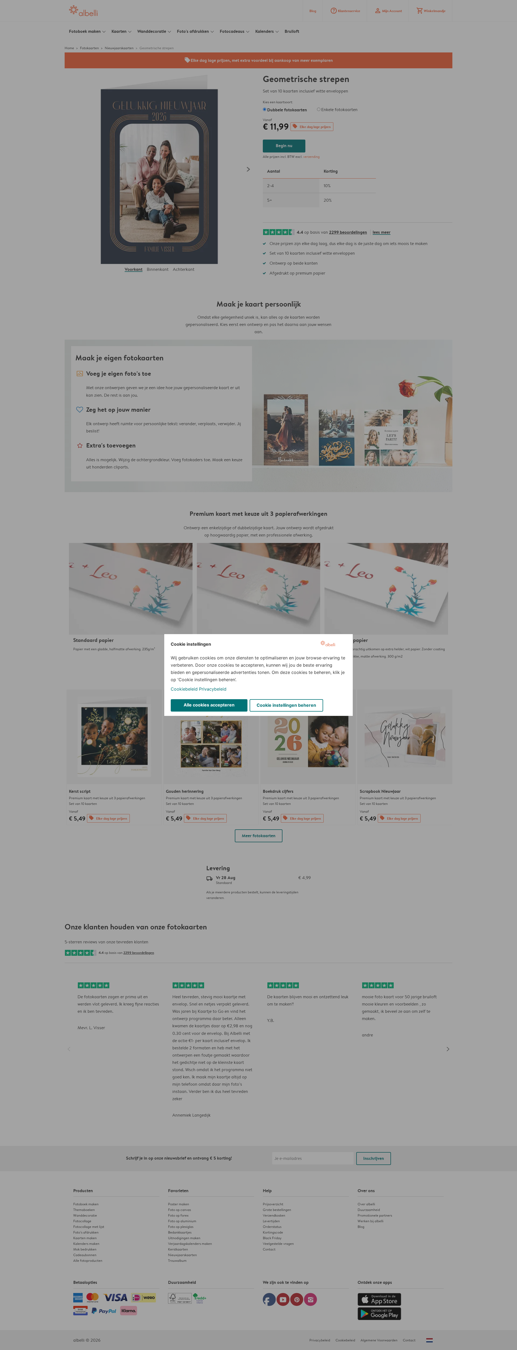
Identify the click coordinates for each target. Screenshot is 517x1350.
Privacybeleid (212, 689)
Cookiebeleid (184, 689)
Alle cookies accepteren (209, 705)
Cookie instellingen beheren (286, 705)
